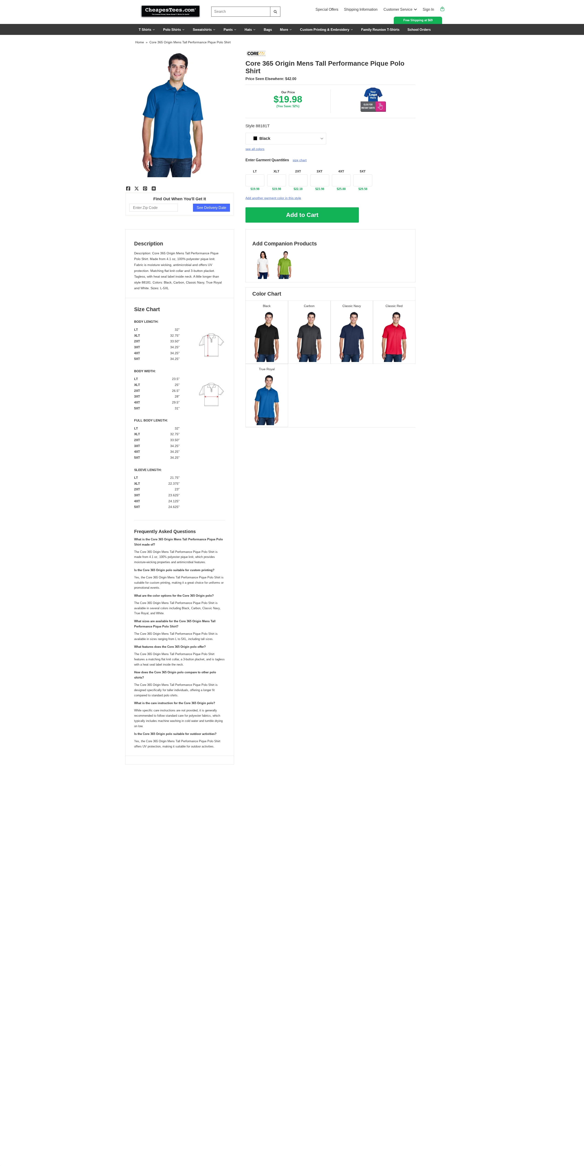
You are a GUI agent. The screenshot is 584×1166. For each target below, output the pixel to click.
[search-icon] (275, 11)
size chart (300, 160)
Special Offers (326, 9)
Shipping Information (361, 9)
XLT (276, 171)
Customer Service (397, 9)
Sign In (428, 9)
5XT (363, 171)
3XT (320, 171)
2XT (298, 171)
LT (255, 171)
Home (139, 42)
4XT (341, 171)
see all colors (254, 149)
